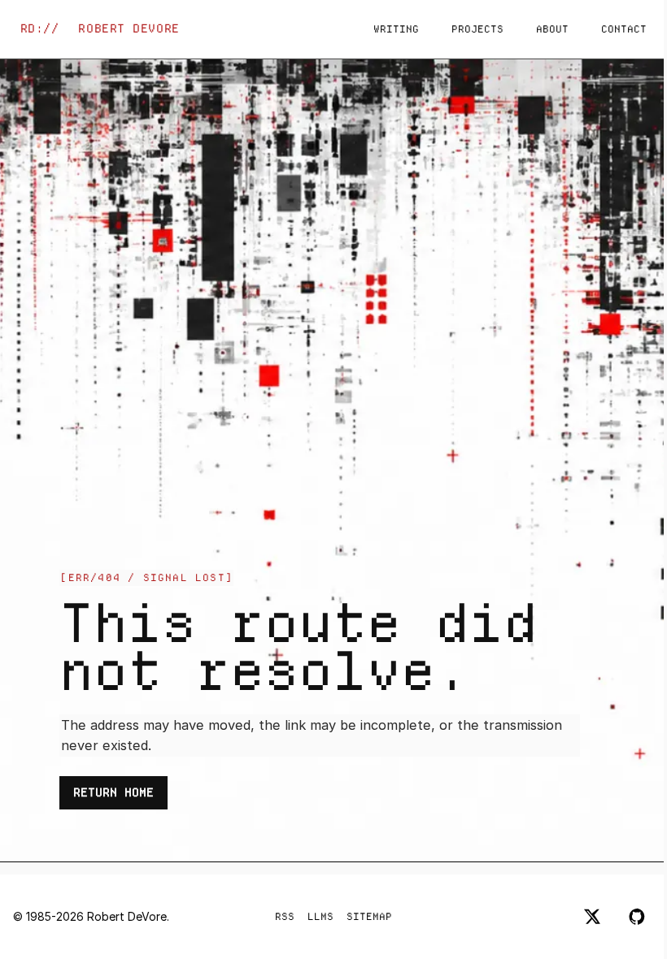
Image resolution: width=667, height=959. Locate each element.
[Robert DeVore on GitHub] (637, 916)
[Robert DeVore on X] (592, 916)
